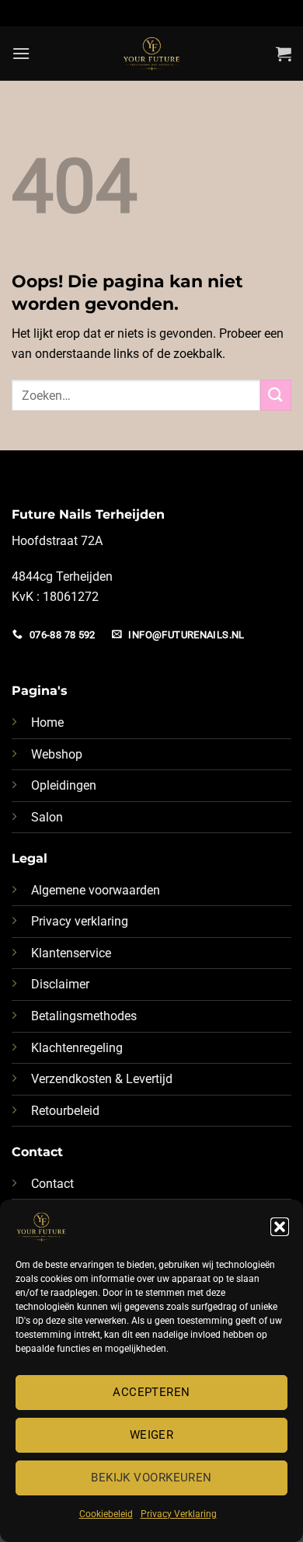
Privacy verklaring (79, 921)
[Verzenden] (275, 395)
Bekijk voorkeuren (151, 1478)
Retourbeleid (65, 1110)
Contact (52, 1183)
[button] (279, 1227)
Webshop (56, 754)
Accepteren (151, 1392)
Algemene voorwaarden (95, 890)
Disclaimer (60, 984)
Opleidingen (63, 785)
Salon (47, 817)
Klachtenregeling (77, 1047)
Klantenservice (71, 953)
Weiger (152, 1435)
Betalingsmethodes (84, 1016)
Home (47, 722)
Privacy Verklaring (179, 1514)
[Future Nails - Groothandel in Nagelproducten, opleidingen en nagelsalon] (152, 53)
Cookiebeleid (106, 1514)
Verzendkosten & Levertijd (101, 1078)
